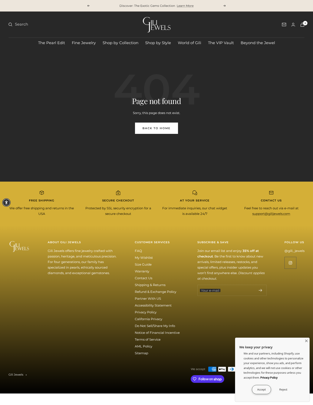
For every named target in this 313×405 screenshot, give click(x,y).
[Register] (260, 290)
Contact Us (143, 278)
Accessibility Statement (153, 305)
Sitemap (141, 353)
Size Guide (143, 264)
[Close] (306, 341)
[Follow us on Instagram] (290, 263)
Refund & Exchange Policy (155, 292)
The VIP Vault (221, 42)
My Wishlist (144, 258)
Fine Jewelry (84, 42)
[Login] (293, 24)
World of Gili (189, 42)
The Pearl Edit (51, 42)
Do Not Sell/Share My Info (155, 326)
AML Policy (143, 346)
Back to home (156, 128)
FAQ (138, 251)
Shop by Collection (120, 42)
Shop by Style (158, 42)
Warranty (142, 271)
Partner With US (148, 299)
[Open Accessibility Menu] (6, 202)
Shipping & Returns (150, 285)
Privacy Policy (145, 312)
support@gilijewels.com (271, 214)
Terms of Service (148, 339)
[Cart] (302, 25)
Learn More (185, 6)
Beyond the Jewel (258, 42)
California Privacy (148, 319)
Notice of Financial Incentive (157, 333)
